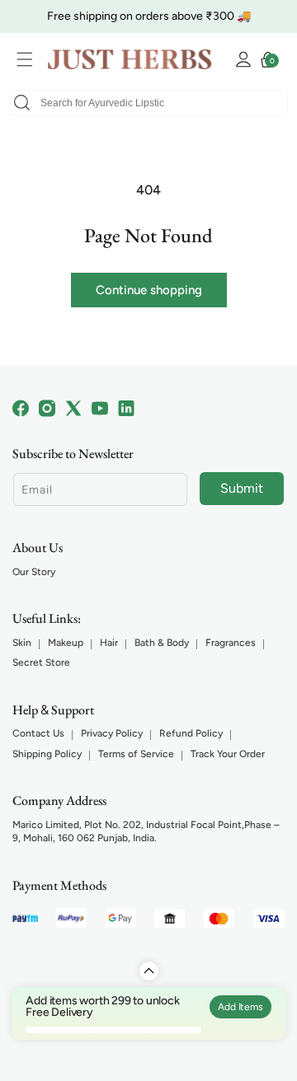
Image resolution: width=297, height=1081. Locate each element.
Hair (109, 642)
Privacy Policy (112, 733)
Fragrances (230, 642)
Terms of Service (136, 754)
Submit (241, 488)
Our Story (33, 572)
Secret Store (41, 662)
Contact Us (38, 733)
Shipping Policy (47, 754)
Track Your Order (228, 754)
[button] (28, 59)
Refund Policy (191, 733)
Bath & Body (161, 642)
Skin (21, 642)
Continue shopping (149, 290)
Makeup (65, 642)
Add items (240, 1007)
